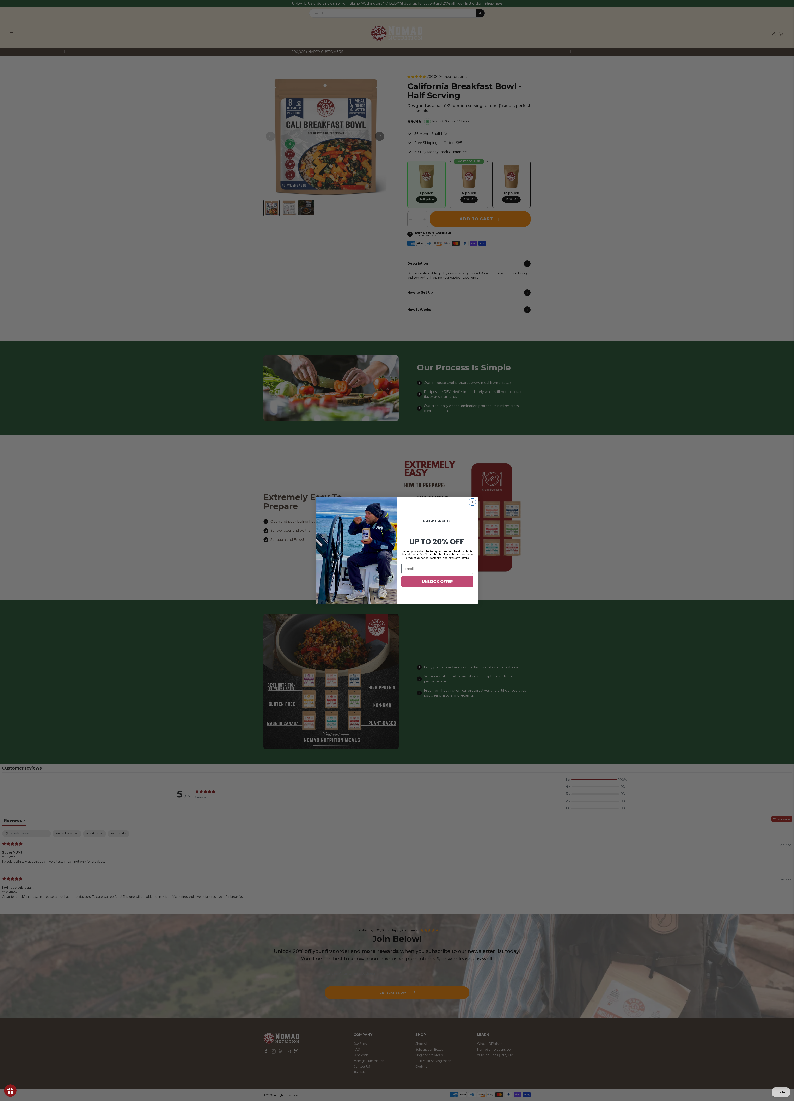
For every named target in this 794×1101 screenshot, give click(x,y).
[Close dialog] (472, 502)
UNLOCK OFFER (437, 581)
